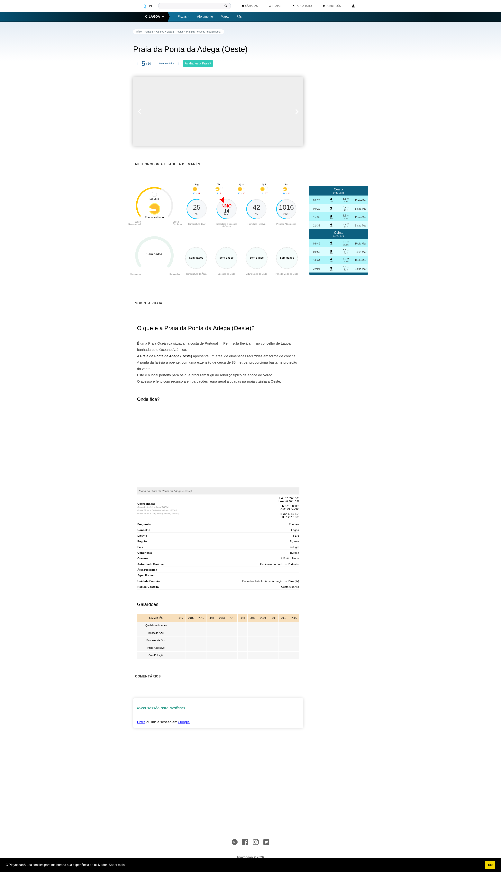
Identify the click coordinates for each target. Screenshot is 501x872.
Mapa (225, 16)
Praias (182, 16)
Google (184, 722)
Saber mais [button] (117, 865)
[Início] (145, 6)
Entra (141, 722)
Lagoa (170, 31)
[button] (175, 111)
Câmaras (251, 6)
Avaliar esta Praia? (198, 63)
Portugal (148, 31)
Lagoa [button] (154, 16)
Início (139, 31)
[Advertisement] (338, 88)
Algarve (160, 31)
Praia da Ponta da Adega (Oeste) (203, 31)
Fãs (239, 16)
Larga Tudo (304, 6)
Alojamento (205, 16)
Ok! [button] (490, 865)
